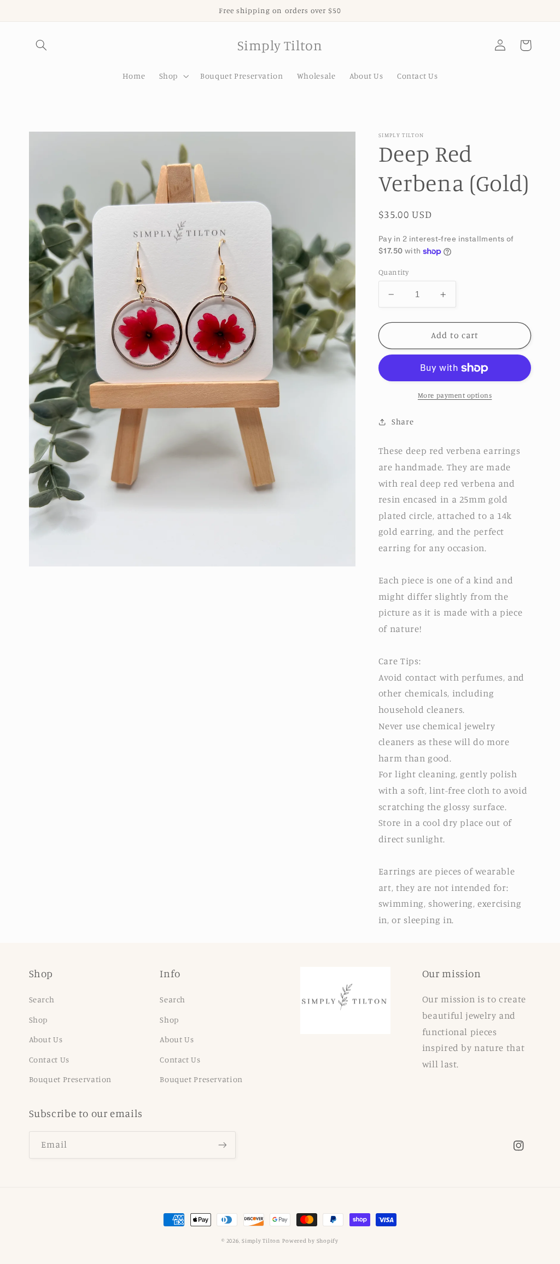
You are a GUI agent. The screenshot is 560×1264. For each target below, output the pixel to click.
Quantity (393, 272)
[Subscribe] (222, 1144)
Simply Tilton (261, 1240)
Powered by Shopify (310, 1240)
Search (42, 999)
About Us (46, 1039)
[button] (41, 45)
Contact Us (49, 1059)
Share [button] (402, 421)
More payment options (455, 395)
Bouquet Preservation (70, 1079)
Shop (38, 1019)
